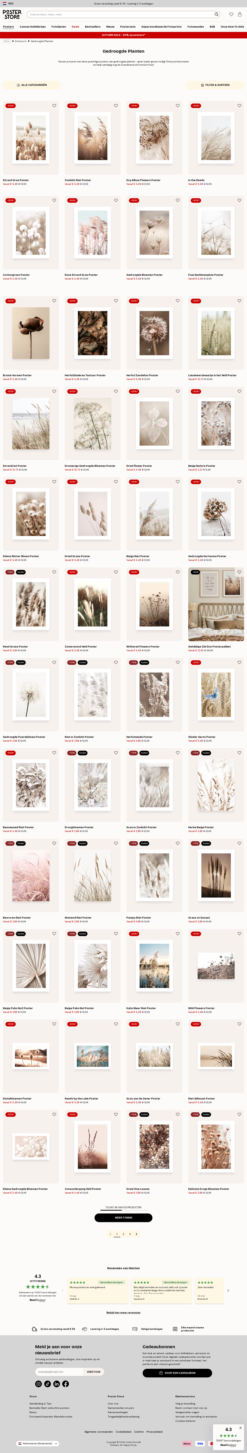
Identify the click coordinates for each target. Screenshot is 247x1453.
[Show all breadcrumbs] (7, 41)
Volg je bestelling (185, 1403)
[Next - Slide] (228, 1290)
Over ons (113, 1403)
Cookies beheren (185, 1421)
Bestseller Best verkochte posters (49, 1408)
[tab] (231, 14)
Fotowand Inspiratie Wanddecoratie (50, 1416)
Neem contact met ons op (191, 1408)
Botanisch (21, 41)
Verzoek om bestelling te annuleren (196, 1416)
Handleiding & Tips (40, 1403)
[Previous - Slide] (62, 1290)
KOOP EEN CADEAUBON (180, 1373)
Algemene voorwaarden (98, 1431)
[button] (228, 1437)
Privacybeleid (155, 1431)
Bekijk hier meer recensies (123, 1312)
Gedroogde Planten (42, 41)
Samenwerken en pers (121, 1408)
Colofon (139, 1431)
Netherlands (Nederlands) (37, 1443)
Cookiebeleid (123, 1431)
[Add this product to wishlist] (54, 105)
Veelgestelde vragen (187, 1412)
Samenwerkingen (118, 1412)
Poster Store (132, 1442)
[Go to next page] (136, 1234)
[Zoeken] (217, 14)
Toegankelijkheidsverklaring (123, 1416)
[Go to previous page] (110, 1234)
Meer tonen (123, 1217)
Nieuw (33, 1412)
